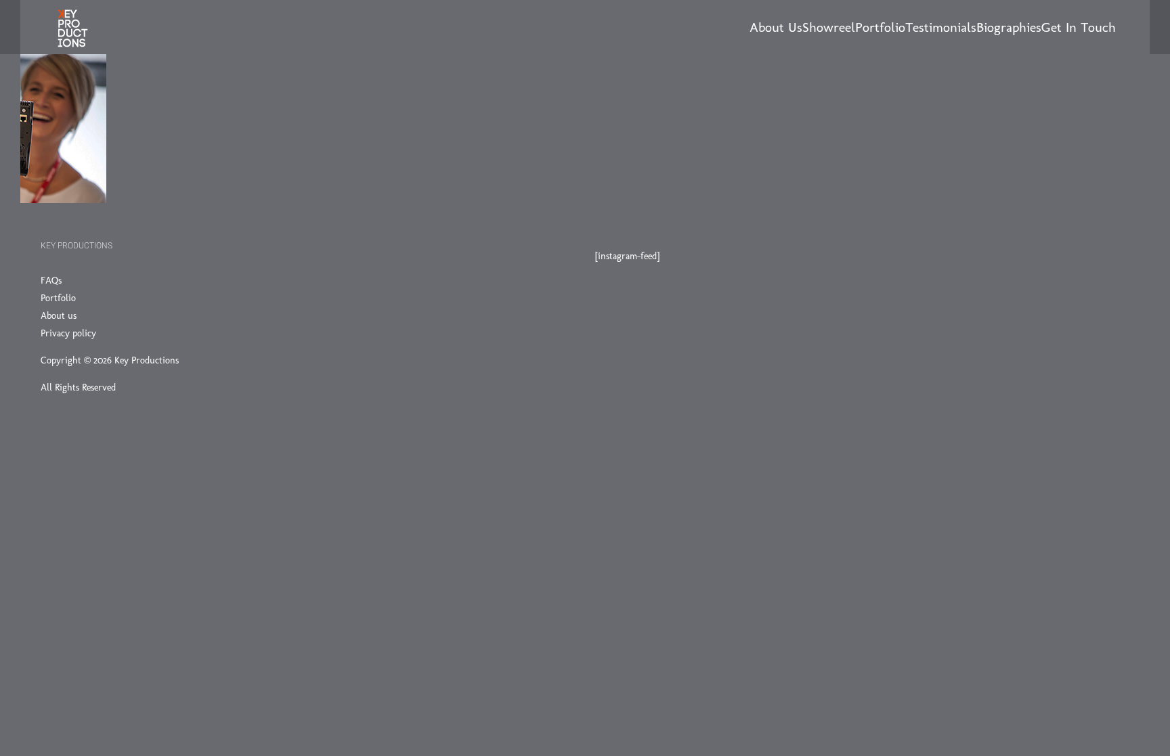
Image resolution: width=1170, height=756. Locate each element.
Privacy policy (68, 333)
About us (59, 315)
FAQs (51, 280)
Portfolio (58, 298)
